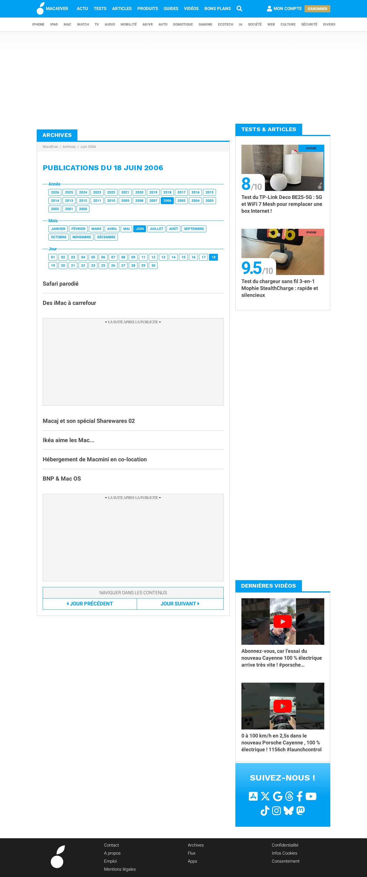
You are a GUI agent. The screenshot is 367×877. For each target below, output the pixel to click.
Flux (191, 853)
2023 (97, 192)
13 (163, 257)
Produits (147, 8)
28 (133, 266)
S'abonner (317, 9)
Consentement (286, 861)
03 (73, 257)
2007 (153, 201)
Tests (100, 8)
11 (143, 257)
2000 (83, 209)
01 (53, 257)
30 (153, 266)
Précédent (91, 604)
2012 (83, 201)
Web (271, 24)
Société (255, 24)
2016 (196, 192)
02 (63, 257)
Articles (122, 8)
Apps (192, 861)
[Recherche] (239, 8)
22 (83, 266)
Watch (83, 24)
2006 (167, 201)
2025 (69, 192)
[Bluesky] (289, 811)
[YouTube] (311, 796)
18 (214, 257)
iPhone (38, 24)
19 (53, 266)
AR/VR (147, 24)
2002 (55, 209)
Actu (82, 8)
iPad (54, 24)
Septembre (194, 229)
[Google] (277, 796)
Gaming (205, 24)
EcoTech (225, 24)
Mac (67, 24)
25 (103, 266)
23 (93, 266)
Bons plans (217, 8)
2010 (111, 201)
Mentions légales (120, 869)
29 (143, 266)
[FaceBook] (299, 796)
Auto (163, 24)
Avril (112, 229)
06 (103, 257)
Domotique (183, 24)
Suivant (178, 604)
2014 (55, 201)
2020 (139, 192)
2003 (210, 201)
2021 (125, 192)
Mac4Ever (50, 147)
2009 (125, 201)
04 (83, 257)
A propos (112, 853)
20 (63, 266)
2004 (196, 201)
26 (113, 266)
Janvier (58, 229)
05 (93, 257)
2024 (83, 192)
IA (240, 24)
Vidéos (191, 8)
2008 (139, 201)
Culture (288, 24)
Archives (69, 147)
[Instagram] (276, 811)
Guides (171, 8)
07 (113, 257)
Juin (140, 229)
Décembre (106, 237)
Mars (96, 229)
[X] (265, 796)
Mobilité (129, 24)
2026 (55, 192)
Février (78, 229)
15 (183, 257)
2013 (69, 201)
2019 (153, 192)
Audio (110, 24)
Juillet (156, 229)
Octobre (59, 237)
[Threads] (289, 796)
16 (194, 257)
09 (133, 257)
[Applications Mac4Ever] (253, 796)
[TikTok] (265, 811)
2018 (167, 192)
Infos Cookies (284, 853)
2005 (181, 201)
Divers (329, 24)
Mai (126, 229)
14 (173, 257)
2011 (97, 201)
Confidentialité (285, 845)
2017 (181, 192)
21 (73, 266)
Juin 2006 (88, 147)
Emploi (110, 861)
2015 (210, 192)
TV (97, 24)
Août (173, 229)
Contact (111, 845)
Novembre (82, 237)
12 (153, 257)
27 (123, 266)
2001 (69, 209)
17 (204, 257)
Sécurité (309, 24)
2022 (111, 192)
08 (123, 257)
